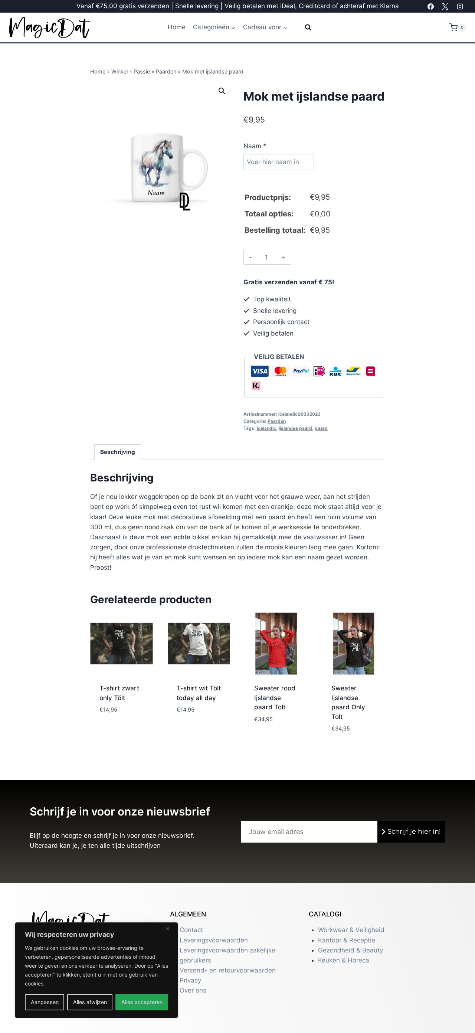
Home (177, 27)
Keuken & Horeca (343, 960)
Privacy (190, 980)
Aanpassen (45, 1002)
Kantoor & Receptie (346, 940)
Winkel (119, 71)
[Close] (170, 928)
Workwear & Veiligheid (351, 930)
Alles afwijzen (90, 1002)
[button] (222, 91)
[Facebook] (431, 6)
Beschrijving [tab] (117, 451)
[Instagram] (459, 6)
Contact (191, 930)
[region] (96, 970)
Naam (254, 146)
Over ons (193, 990)
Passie (142, 71)
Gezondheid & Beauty (350, 950)
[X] (445, 6)
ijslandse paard (295, 428)
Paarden (166, 71)
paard (321, 428)
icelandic (266, 428)
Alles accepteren (142, 1002)
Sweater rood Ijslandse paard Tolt (274, 697)
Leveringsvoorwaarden (214, 940)
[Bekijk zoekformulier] (303, 27)
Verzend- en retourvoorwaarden (228, 970)
